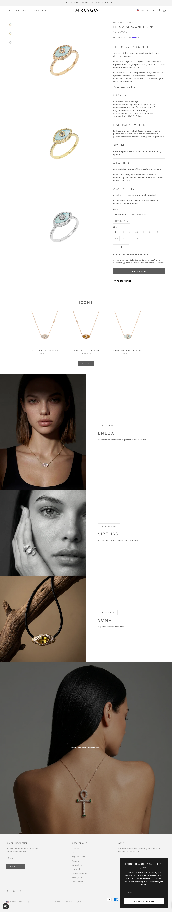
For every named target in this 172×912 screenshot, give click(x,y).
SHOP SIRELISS (109, 526)
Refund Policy (77, 865)
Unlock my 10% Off (144, 901)
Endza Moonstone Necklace (44, 350)
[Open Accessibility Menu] (6, 906)
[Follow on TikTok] (20, 890)
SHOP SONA (108, 612)
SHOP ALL (86, 363)
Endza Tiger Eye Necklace (86, 350)
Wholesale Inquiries (80, 873)
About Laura (40, 10)
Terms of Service (79, 882)
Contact (75, 848)
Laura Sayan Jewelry (124, 22)
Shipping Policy (78, 861)
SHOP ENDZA (108, 425)
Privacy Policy (77, 877)
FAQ (73, 852)
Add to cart (139, 271)
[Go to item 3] (10, 42)
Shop (8, 10)
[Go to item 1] (10, 24)
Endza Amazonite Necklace (127, 350)
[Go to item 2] (10, 33)
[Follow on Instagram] (14, 890)
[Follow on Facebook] (7, 890)
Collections (22, 10)
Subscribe (15, 866)
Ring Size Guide (78, 856)
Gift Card (76, 869)
